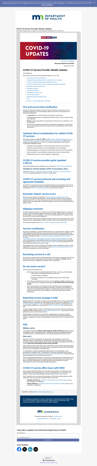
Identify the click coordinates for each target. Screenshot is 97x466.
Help (59, 418)
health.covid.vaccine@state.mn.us (61, 247)
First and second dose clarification (36, 78)
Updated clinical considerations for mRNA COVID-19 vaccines (44, 80)
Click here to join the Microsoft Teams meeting (54, 380)
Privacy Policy (43, 462)
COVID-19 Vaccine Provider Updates (47, 402)
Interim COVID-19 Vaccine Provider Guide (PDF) (53, 222)
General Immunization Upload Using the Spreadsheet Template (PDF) (43, 354)
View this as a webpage (67, 61)
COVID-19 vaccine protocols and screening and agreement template (46, 84)
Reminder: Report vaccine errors (36, 86)
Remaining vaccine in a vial (34, 92)
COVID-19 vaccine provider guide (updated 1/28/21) (42, 82)
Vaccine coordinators (33, 90)
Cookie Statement (47, 5)
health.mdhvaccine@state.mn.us (51, 310)
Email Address (21, 433)
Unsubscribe (53, 418)
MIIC (28, 99)
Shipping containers (32, 88)
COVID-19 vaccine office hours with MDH (38, 101)
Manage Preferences (42, 418)
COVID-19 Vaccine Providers (64, 166)
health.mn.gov (58, 416)
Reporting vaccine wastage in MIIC (36, 97)
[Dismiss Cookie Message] (94, 2)
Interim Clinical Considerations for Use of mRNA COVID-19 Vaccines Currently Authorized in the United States (48, 140)
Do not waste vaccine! (33, 94)
